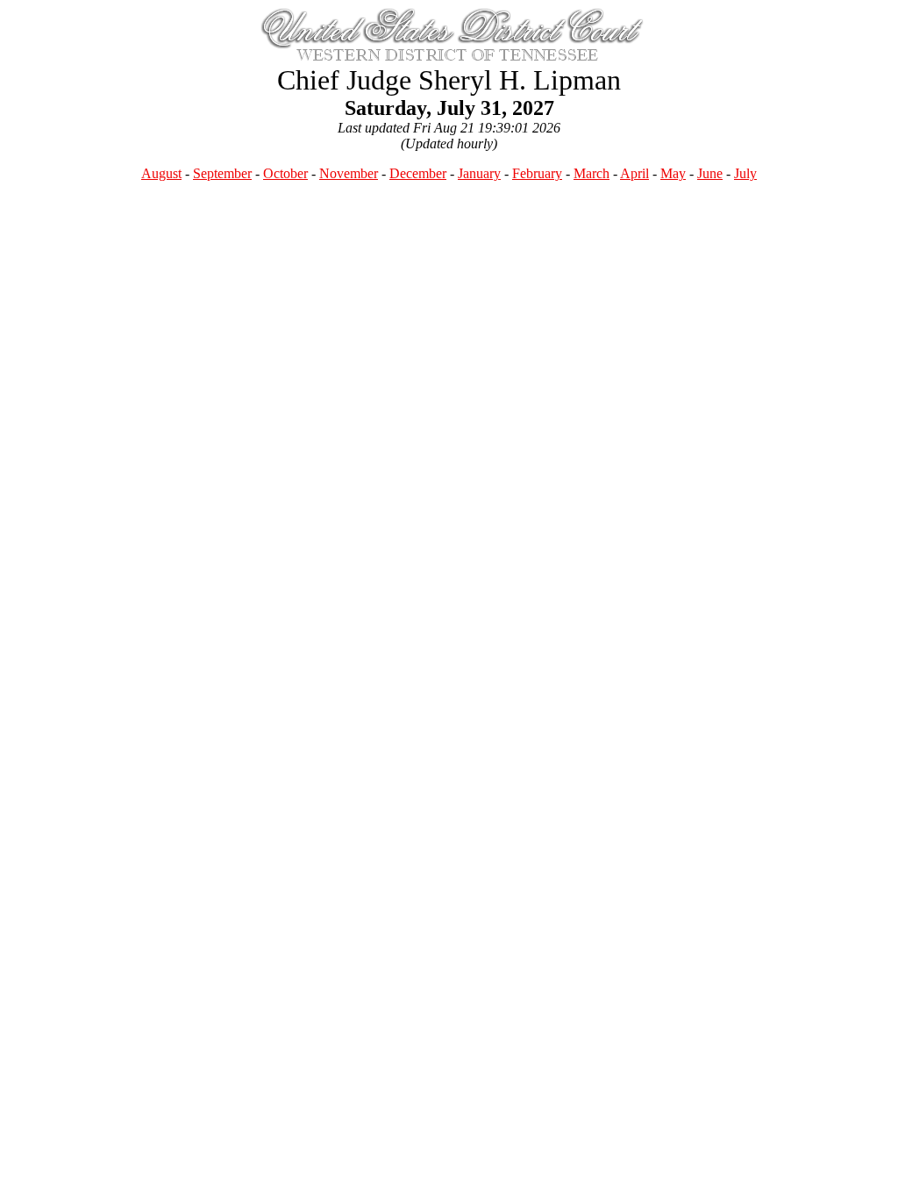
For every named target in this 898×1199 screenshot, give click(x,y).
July (745, 173)
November (348, 173)
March (591, 173)
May (673, 173)
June (710, 173)
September (222, 173)
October (285, 173)
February (537, 173)
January (479, 173)
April (634, 173)
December (417, 173)
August (161, 173)
